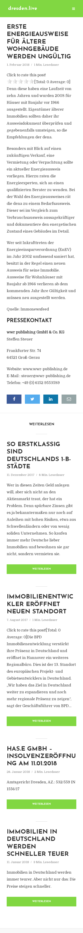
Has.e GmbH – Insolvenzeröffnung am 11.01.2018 (41, 756)
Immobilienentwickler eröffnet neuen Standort (40, 604)
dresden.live (22, 8)
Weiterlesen (41, 569)
